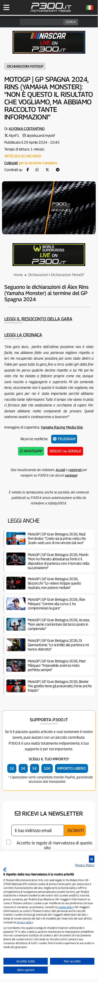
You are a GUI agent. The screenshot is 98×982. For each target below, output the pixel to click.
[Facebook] (27, 169)
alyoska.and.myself (41, 135)
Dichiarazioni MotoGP (25, 66)
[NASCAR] (49, 52)
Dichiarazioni (38, 275)
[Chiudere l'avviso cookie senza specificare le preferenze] (91, 859)
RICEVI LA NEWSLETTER (51, 813)
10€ (47, 768)
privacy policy (25, 922)
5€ (34, 768)
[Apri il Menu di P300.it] (6, 7)
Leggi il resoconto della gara (38, 318)
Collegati (11, 163)
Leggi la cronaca (23, 334)
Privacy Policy (84, 865)
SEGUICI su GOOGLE (65, 451)
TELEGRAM (66, 439)
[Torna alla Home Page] (50, 11)
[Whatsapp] (37, 169)
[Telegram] (58, 169)
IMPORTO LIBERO (71, 768)
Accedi (60, 470)
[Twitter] (47, 169)
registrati (75, 470)
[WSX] (49, 265)
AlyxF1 (14, 135)
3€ (23, 768)
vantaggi (71, 475)
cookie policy (65, 907)
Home (18, 275)
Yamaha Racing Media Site (62, 427)
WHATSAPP (32, 451)
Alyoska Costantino (27, 128)
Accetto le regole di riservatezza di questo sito (54, 845)
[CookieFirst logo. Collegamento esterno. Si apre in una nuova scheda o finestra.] (5, 870)
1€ (12, 768)
